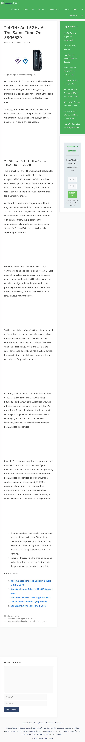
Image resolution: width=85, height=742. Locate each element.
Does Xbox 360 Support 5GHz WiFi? (21, 618)
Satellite (66, 9)
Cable (25, 9)
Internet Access (13, 616)
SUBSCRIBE (72, 194)
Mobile (41, 9)
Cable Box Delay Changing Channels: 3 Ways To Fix (27, 621)
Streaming (53, 9)
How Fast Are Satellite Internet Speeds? (70, 58)
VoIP (75, 9)
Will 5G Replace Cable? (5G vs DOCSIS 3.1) (70, 71)
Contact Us (73, 16)
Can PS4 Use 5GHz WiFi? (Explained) (28, 601)
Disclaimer (49, 723)
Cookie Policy (27, 723)
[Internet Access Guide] (10, 3)
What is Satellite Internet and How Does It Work (71, 115)
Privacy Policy (39, 723)
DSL (33, 9)
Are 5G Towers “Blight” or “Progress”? (70, 36)
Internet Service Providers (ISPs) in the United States (71, 93)
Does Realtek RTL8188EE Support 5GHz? (30, 597)
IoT (82, 9)
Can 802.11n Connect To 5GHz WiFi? (28, 605)
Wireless (14, 9)
